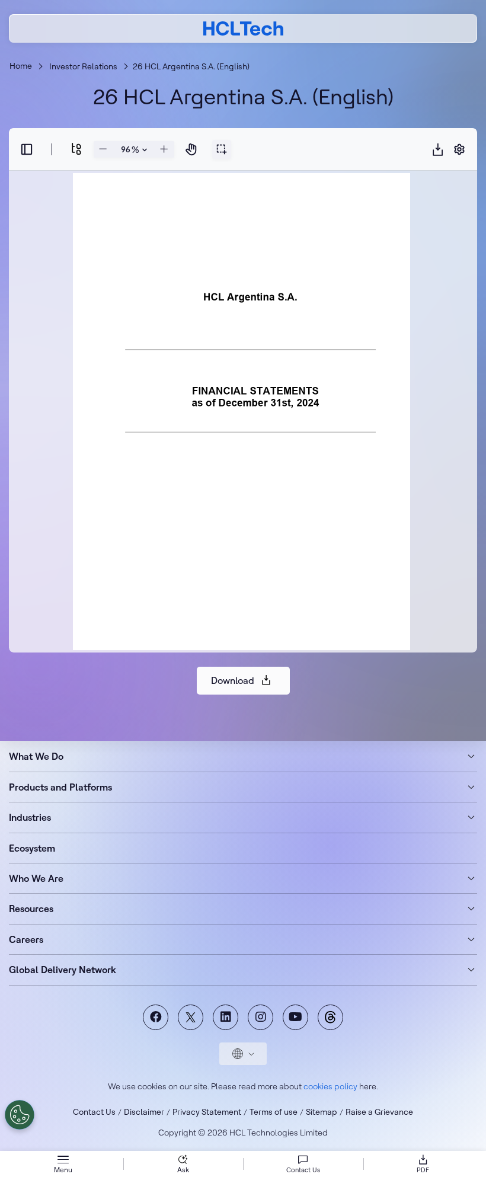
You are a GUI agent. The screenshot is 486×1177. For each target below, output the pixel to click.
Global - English (243, 1053)
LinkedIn (225, 1017)
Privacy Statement (206, 1111)
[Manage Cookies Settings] (19, 1115)
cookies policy (330, 1086)
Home (20, 65)
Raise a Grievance (379, 1111)
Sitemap (321, 1111)
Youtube (295, 1017)
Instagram (260, 1017)
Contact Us (94, 1111)
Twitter (190, 1017)
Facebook (155, 1017)
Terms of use (274, 1111)
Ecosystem (32, 848)
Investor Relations (83, 66)
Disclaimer (144, 1111)
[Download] (438, 149)
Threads (330, 1017)
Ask (183, 1169)
